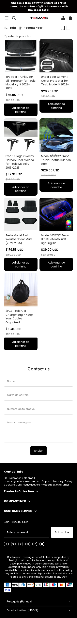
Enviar (38, 451)
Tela (12, 28)
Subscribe (62, 532)
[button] (6, 18)
